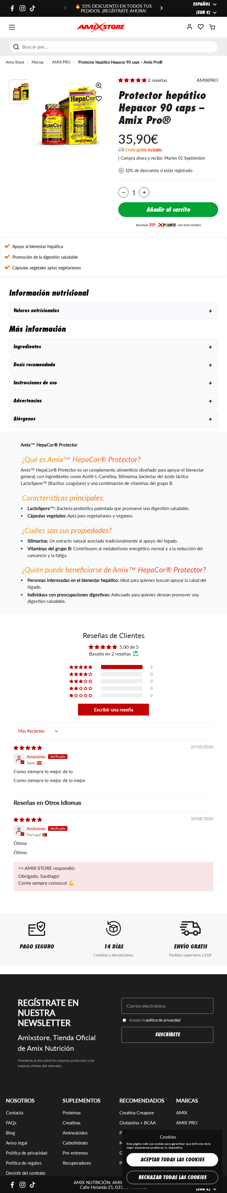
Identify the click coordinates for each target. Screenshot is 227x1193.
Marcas (38, 62)
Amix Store (15, 62)
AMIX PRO (61, 62)
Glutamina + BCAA (137, 1122)
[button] (212, 27)
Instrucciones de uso (112, 383)
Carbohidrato (75, 1142)
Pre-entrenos (75, 1152)
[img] (28, 747)
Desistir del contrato (26, 1173)
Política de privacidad (26, 1152)
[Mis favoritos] (200, 28)
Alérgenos (112, 419)
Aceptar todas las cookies (172, 1159)
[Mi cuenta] (189, 28)
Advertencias (112, 401)
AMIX (181, 1112)
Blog (10, 1132)
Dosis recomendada (112, 365)
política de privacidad (163, 1020)
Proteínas (72, 1112)
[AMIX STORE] (101, 27)
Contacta (14, 1112)
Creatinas (72, 1122)
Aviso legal (16, 1142)
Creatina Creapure (136, 1112)
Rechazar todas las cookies (172, 1177)
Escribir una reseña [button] (113, 709)
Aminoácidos (75, 1132)
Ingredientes (112, 347)
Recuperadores (77, 1163)
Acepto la (154, 1020)
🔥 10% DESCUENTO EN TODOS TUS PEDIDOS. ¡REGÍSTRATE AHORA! (113, 8)
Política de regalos (24, 1163)
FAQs (11, 1122)
